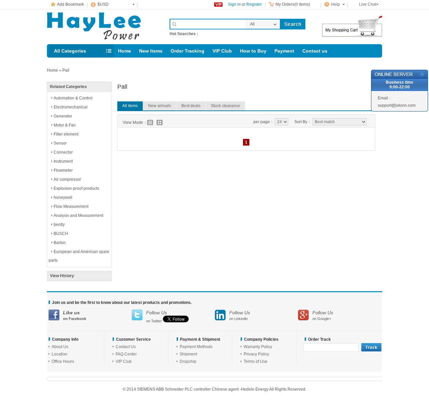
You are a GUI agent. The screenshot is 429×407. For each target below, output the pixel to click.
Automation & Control (73, 98)
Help (335, 4)
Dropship (188, 361)
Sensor (60, 143)
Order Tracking (187, 51)
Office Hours (63, 361)
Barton (60, 242)
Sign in (234, 4)
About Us (60, 346)
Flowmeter (63, 170)
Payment (284, 51)
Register (254, 4)
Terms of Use (255, 361)
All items (130, 105)
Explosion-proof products (76, 188)
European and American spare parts (79, 256)
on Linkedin (239, 315)
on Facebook (74, 315)
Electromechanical (70, 107)
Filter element (66, 134)
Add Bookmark (70, 4)
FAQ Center (126, 354)
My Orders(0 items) (292, 4)
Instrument (63, 161)
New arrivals (159, 105)
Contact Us (126, 346)
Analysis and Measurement (78, 215)
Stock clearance (225, 105)
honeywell (63, 197)
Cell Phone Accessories (101, 26)
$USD (103, 4)
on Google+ (322, 315)
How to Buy (253, 51)
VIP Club (222, 51)
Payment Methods (196, 346)
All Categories (70, 51)
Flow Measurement (71, 206)
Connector (63, 152)
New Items (151, 51)
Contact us (314, 51)
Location (59, 354)
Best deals (190, 105)
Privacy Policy (256, 354)
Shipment (188, 354)
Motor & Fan (65, 125)
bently (59, 224)
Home (124, 51)
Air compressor (67, 179)
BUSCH (61, 233)
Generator (63, 116)
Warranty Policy (258, 346)
